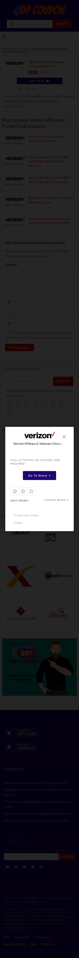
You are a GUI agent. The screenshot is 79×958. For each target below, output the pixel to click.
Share (19, 522)
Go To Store (37, 475)
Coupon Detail (55, 500)
